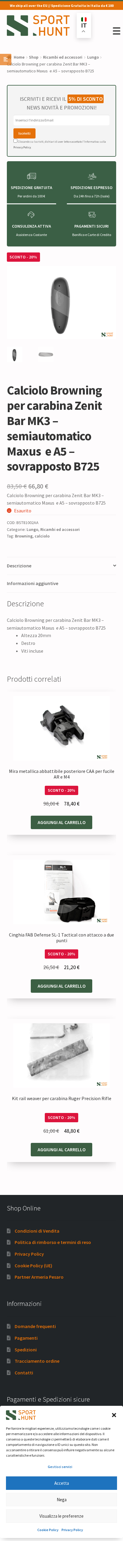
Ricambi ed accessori (62, 57)
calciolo (42, 536)
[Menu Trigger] (117, 31)
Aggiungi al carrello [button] (62, 822)
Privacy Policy (72, 1530)
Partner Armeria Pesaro (39, 1277)
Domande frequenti (35, 1326)
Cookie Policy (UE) (33, 1266)
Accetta (61, 1483)
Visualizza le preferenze (61, 1516)
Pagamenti (26, 1338)
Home (19, 57)
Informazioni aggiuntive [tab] (32, 583)
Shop (34, 57)
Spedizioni (26, 1350)
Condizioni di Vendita (37, 1231)
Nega (62, 1499)
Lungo (93, 57)
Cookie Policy (48, 1530)
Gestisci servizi (60, 1466)
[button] (114, 1415)
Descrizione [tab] (19, 566)
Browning (24, 536)
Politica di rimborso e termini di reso (53, 1242)
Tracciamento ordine (37, 1361)
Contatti (24, 1373)
